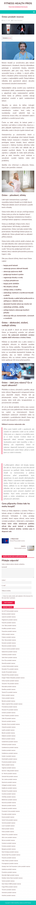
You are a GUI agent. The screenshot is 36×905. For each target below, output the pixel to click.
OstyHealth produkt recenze (9, 759)
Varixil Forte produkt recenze (9, 820)
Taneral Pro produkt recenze (9, 692)
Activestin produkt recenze (9, 892)
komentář (4, 567)
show (9, 38)
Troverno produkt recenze (9, 889)
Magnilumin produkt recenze (9, 620)
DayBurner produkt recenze (9, 788)
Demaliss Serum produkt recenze (11, 724)
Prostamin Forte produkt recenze (11, 811)
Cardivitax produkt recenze (9, 654)
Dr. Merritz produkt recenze (9, 773)
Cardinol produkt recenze (8, 750)
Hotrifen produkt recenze (8, 895)
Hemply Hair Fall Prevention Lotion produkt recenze (16, 866)
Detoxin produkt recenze (8, 739)
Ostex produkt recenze (8, 831)
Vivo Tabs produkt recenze (9, 625)
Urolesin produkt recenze (8, 712)
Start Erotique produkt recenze (10, 852)
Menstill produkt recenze (8, 663)
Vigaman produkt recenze (9, 768)
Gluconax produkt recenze (9, 802)
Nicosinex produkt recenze (9, 646)
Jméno (3, 580)
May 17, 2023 (6, 20)
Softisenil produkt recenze (9, 744)
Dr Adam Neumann (17, 20)
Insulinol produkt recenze (8, 794)
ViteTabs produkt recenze (8, 797)
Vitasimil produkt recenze (8, 727)
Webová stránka (6, 591)
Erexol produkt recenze (8, 817)
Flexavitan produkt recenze (9, 631)
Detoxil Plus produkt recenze (9, 834)
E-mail (3, 585)
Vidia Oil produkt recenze (8, 718)
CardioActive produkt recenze (10, 741)
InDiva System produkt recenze (10, 681)
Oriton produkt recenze (8, 695)
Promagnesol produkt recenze (10, 863)
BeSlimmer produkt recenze (9, 800)
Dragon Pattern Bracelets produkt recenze (13, 678)
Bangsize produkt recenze (9, 849)
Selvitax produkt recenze (8, 614)
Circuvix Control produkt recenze (10, 649)
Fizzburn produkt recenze (8, 637)
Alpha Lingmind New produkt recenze (12, 704)
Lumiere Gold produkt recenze (10, 666)
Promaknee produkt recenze (9, 707)
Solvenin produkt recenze (8, 721)
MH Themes (28, 903)
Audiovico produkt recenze (9, 869)
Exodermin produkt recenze (9, 808)
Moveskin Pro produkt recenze (10, 669)
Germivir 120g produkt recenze (10, 771)
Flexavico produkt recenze (9, 858)
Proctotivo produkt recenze (9, 872)
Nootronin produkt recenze (9, 782)
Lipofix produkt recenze (8, 730)
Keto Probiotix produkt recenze (10, 715)
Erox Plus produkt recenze (9, 660)
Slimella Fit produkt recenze (9, 791)
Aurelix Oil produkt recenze (9, 672)
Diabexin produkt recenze (8, 736)
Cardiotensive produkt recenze (10, 747)
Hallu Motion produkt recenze (10, 860)
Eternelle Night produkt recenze (10, 875)
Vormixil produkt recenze (8, 823)
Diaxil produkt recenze (8, 829)
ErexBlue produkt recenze (9, 628)
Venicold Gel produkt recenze (10, 776)
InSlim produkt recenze (8, 634)
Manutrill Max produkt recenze (10, 675)
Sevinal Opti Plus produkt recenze (11, 855)
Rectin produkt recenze (8, 765)
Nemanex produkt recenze (9, 805)
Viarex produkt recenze (8, 698)
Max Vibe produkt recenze (9, 640)
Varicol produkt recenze (8, 881)
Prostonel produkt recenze (9, 762)
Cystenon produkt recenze (9, 843)
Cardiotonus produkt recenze (9, 753)
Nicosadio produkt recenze (9, 686)
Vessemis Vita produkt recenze (10, 683)
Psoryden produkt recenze (9, 814)
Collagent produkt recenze (9, 785)
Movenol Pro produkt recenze (10, 710)
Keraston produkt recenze (9, 643)
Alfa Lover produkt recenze (9, 837)
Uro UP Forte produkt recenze (10, 611)
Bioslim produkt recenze (8, 733)
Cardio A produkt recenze (8, 756)
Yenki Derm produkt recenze (9, 657)
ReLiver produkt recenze (8, 840)
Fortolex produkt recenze (8, 846)
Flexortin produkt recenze (9, 622)
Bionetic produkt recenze (8, 701)
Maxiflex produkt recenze (8, 689)
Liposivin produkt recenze (9, 617)
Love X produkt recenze (8, 826)
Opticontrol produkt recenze (9, 652)
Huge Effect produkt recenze (9, 887)
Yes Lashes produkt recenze (9, 779)
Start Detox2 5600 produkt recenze (11, 884)
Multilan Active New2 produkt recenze (12, 878)
